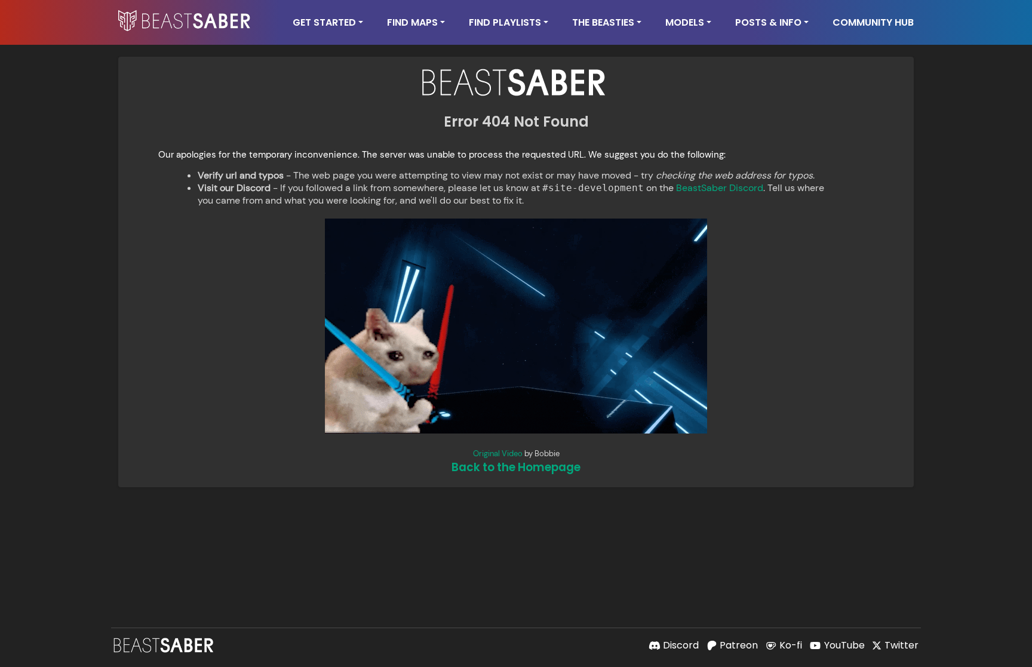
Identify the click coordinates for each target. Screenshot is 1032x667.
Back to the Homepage (516, 467)
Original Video (498, 453)
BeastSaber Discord (719, 188)
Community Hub (873, 22)
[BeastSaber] (164, 645)
